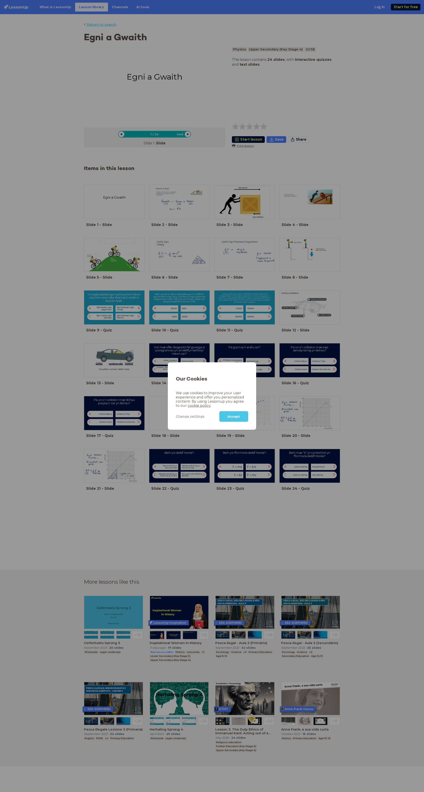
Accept (233, 416)
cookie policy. (199, 405)
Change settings (190, 416)
